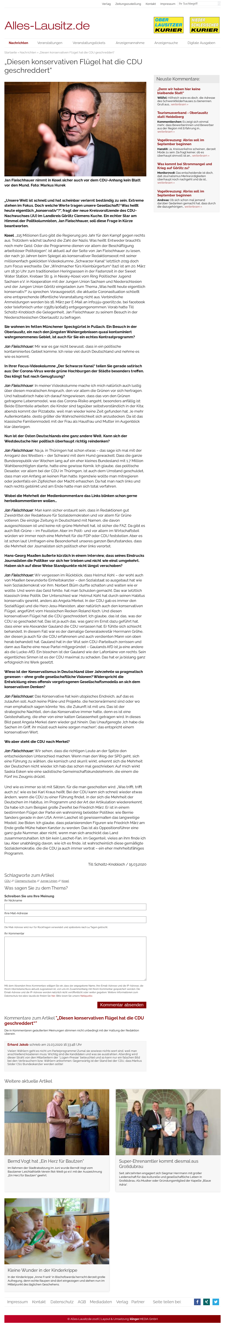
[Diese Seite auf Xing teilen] (206, 1301)
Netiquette (86, 995)
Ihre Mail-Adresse (16, 913)
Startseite (10, 52)
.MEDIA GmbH (144, 1319)
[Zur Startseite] (75, 23)
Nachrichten (28, 52)
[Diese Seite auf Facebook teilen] (197, 1301)
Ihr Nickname (13, 900)
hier (53, 995)
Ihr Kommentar (14, 933)
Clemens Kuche (25, 881)
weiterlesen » (179, 104)
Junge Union (48, 881)
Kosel (65, 881)
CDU (7, 881)
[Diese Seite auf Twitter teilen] (215, 1301)
